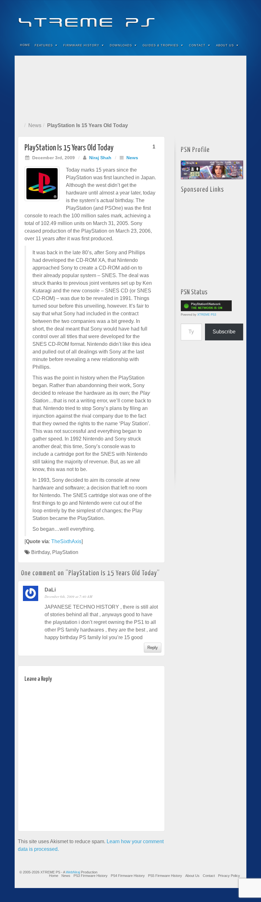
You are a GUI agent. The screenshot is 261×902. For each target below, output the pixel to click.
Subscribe (224, 331)
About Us (225, 45)
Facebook (194, 18)
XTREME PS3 (206, 314)
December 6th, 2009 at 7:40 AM (68, 596)
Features (44, 45)
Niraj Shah (100, 157)
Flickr (211, 18)
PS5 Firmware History (165, 876)
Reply (152, 647)
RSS (237, 18)
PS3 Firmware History (91, 876)
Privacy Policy (229, 876)
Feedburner (203, 18)
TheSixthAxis (66, 541)
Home (25, 45)
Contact (197, 45)
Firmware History (81, 45)
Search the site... (237, 45)
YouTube (229, 18)
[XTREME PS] (130, 18)
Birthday (40, 552)
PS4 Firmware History (128, 876)
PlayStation (65, 552)
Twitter (220, 18)
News (34, 125)
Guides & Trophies (161, 45)
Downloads (121, 45)
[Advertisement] (130, 87)
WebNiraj (73, 872)
